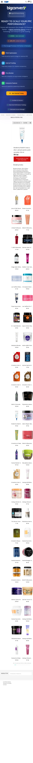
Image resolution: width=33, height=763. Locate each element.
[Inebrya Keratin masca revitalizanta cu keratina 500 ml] (16, 494)
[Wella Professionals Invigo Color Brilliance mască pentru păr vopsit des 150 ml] (27, 435)
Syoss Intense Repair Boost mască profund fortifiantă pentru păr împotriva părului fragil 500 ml (27, 326)
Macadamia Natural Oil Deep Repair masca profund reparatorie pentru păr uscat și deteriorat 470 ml (27, 463)
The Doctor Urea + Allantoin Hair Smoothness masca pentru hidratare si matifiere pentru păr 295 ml (16, 521)
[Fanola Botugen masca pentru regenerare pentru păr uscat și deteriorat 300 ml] (27, 552)
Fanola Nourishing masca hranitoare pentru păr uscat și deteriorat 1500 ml (27, 541)
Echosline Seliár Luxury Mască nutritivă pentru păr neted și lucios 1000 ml (16, 580)
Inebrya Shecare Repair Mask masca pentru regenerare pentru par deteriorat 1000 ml (27, 502)
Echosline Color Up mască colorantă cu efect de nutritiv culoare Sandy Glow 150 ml (16, 482)
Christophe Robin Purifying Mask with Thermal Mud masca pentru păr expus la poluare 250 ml (27, 287)
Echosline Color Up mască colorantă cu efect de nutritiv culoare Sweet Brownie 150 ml (27, 385)
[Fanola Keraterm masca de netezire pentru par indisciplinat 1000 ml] (16, 552)
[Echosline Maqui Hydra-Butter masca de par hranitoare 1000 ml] (16, 533)
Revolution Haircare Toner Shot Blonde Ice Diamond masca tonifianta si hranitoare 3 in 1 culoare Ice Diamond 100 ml (27, 521)
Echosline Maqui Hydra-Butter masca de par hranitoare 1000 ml (16, 541)
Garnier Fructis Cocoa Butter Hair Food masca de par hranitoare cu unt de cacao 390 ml (27, 599)
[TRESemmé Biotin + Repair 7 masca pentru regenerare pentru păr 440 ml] (16, 630)
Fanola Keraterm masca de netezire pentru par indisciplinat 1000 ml (16, 560)
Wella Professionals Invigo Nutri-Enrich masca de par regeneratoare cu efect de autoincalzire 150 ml (27, 228)
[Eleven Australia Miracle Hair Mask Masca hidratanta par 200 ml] (27, 200)
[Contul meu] (30, 2)
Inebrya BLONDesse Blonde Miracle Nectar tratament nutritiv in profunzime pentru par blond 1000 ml (27, 619)
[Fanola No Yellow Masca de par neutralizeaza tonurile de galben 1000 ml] (16, 650)
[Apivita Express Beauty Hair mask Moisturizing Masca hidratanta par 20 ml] (27, 357)
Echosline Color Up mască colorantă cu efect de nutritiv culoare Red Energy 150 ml (16, 365)
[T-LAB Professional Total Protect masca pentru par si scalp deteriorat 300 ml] (16, 239)
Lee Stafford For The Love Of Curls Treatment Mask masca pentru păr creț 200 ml (27, 306)
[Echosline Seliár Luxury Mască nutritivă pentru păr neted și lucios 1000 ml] (16, 572)
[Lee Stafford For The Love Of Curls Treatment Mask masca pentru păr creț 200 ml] (27, 298)
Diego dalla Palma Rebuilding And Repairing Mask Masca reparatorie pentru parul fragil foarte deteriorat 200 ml (16, 267)
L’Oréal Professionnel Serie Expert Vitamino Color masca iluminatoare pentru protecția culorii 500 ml (16, 228)
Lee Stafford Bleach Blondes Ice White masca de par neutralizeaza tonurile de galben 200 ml (16, 287)
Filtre (25, 123)
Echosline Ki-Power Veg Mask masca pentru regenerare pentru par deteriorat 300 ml (16, 443)
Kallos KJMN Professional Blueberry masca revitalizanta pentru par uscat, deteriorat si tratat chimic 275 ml (27, 345)
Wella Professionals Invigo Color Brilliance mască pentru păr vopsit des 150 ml (27, 443)
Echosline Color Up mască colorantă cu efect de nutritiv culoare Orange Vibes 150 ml (16, 385)
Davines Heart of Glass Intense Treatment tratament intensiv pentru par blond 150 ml (27, 247)
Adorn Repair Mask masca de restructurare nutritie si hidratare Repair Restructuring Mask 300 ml (27, 424)
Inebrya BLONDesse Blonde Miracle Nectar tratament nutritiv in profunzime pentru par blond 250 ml (27, 482)
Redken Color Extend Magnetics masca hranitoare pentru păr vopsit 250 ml (27, 267)
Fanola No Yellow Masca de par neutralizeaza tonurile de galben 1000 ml (16, 658)
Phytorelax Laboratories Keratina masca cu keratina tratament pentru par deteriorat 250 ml (27, 404)
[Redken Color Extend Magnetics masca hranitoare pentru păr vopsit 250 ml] (27, 259)
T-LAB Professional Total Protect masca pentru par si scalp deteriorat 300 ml (16, 247)
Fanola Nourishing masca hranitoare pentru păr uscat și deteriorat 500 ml (16, 619)
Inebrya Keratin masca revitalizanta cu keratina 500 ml (16, 502)
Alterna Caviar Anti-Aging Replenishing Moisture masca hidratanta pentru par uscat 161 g (16, 599)
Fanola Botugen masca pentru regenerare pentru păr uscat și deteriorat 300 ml (27, 560)
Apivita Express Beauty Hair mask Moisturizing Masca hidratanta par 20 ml (27, 365)
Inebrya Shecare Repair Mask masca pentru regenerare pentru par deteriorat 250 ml (27, 658)
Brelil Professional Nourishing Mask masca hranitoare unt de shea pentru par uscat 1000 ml (27, 580)
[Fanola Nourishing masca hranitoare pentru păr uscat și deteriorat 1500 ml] (27, 533)
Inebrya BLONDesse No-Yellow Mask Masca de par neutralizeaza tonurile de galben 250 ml (27, 638)
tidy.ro (2, 115)
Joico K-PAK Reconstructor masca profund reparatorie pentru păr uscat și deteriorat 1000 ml (16, 208)
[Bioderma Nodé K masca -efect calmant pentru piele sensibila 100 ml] (16, 416)
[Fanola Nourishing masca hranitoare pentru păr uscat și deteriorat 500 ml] (16, 611)
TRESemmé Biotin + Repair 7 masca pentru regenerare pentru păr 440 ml (16, 638)
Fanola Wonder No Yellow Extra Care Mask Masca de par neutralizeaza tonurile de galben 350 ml (16, 463)
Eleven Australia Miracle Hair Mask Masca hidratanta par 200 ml (27, 208)
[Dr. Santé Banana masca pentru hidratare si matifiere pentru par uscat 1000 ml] (16, 318)
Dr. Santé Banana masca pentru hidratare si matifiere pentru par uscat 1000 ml (16, 326)
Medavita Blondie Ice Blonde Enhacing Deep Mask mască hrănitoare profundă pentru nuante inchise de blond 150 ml (16, 345)
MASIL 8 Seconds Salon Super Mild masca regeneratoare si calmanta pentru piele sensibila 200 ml (16, 404)
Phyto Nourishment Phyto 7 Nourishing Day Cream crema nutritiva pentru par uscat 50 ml (16, 306)
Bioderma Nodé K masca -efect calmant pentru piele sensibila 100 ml (16, 424)
